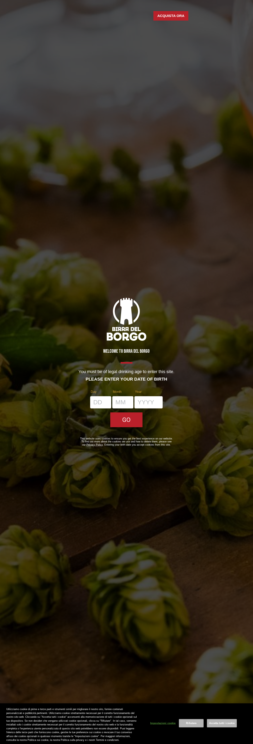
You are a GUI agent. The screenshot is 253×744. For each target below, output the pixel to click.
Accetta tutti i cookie (222, 723)
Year (138, 391)
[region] (126, 723)
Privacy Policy (94, 444)
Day (93, 391)
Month (117, 391)
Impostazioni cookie (163, 723)
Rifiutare (191, 723)
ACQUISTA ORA (170, 16)
